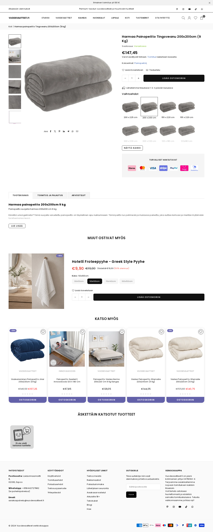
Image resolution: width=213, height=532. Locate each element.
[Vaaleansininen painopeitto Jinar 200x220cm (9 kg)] (27, 349)
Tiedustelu (154, 70)
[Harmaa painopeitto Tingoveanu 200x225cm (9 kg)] (130, 106)
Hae (89, 509)
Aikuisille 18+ (93, 496)
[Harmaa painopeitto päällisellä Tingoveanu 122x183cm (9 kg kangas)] (186, 130)
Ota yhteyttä (162, 18)
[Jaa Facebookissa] (51, 131)
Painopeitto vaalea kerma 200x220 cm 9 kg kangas (106, 380)
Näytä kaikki (132, 147)
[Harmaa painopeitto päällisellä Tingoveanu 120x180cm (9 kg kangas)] (168, 130)
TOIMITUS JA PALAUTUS (50, 195)
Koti (10, 26)
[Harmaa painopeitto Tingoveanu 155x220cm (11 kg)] (168, 106)
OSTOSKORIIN (27, 399)
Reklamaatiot (94, 480)
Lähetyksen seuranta (98, 488)
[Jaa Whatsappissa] (73, 131)
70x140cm (111, 281)
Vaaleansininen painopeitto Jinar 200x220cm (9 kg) (27, 380)
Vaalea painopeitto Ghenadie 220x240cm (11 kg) (146, 380)
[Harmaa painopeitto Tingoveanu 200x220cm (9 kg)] (149, 130)
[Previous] (27, 80)
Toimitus (152, 56)
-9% (170, 330)
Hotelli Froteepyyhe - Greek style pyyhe (108, 261)
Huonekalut (99, 18)
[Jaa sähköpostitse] (77, 131)
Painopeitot (140, 63)
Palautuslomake (95, 484)
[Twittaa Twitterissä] (55, 131)
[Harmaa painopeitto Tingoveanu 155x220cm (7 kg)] (186, 106)
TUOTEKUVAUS (21, 195)
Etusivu (46, 18)
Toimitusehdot (55, 480)
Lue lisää (17, 225)
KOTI (127, 18)
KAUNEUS (82, 18)
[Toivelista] (195, 18)
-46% (59, 255)
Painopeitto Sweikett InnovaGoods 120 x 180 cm (67, 380)
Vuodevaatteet (64, 18)
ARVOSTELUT (79, 195)
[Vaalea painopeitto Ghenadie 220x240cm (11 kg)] (146, 349)
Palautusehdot (55, 484)
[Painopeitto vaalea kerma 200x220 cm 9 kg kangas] (106, 349)
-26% (13, 330)
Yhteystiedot (54, 492)
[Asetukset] (189, 18)
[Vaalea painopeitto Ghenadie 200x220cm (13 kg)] (185, 349)
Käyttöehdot (54, 476)
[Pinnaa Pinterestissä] (59, 131)
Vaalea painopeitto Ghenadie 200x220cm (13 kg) (185, 380)
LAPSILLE (115, 18)
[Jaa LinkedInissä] (64, 131)
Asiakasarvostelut (96, 492)
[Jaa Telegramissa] (68, 131)
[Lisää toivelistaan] (43, 331)
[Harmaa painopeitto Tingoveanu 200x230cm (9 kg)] (130, 130)
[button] (201, 18)
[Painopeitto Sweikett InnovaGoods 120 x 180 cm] (67, 349)
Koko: (80, 275)
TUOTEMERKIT (142, 18)
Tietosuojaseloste (57, 488)
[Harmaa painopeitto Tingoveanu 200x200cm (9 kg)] (15, 41)
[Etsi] (183, 18)
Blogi (89, 504)
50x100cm (95, 281)
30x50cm (79, 281)
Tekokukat (92, 500)
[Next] (110, 80)
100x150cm (127, 281)
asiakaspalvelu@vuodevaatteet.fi (26, 500)
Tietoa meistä (94, 476)
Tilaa (131, 494)
